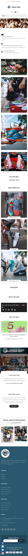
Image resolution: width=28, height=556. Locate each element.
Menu (3, 15)
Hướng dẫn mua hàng (6, 487)
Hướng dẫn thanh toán (6, 489)
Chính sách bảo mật (5, 502)
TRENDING (14, 287)
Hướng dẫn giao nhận (5, 491)
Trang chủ (3, 474)
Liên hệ (18, 1)
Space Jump (18, 547)
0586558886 (5, 525)
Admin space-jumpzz (12, 338)
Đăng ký (14, 360)
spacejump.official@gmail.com (8, 522)
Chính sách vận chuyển (6, 505)
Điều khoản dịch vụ (5, 494)
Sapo (17, 549)
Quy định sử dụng (5, 509)
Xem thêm (13, 406)
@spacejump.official (16, 422)
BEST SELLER (14, 297)
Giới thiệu (13, 1)
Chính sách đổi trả (5, 507)
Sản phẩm (3, 478)
